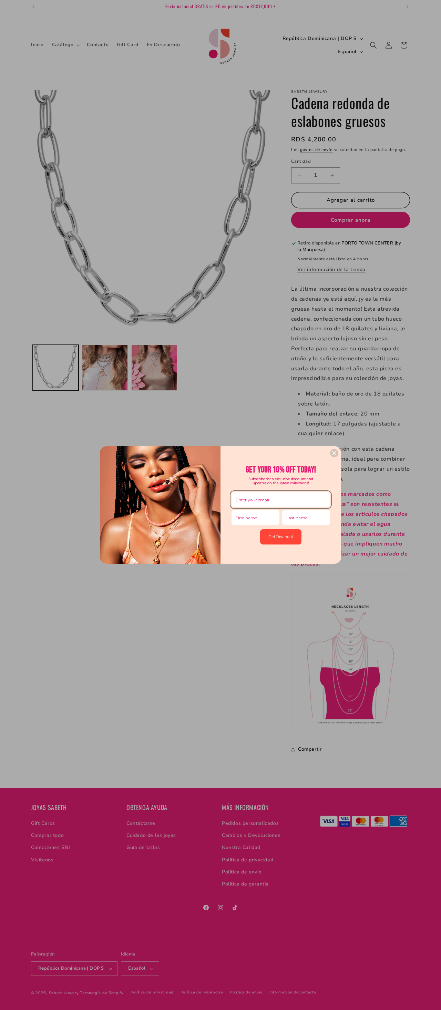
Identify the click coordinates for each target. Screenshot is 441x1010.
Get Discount (280, 536)
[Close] (334, 453)
